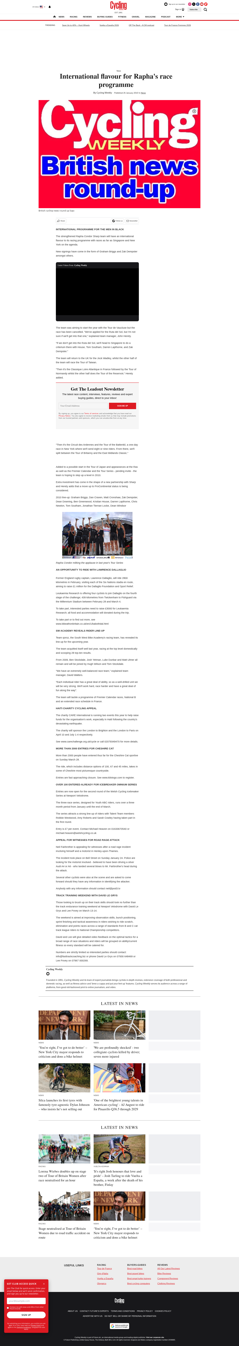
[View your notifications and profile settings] (49, 7)
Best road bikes (134, 1268)
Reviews (87, 17)
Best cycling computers (138, 1283)
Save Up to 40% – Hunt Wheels (76, 25)
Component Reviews (167, 1278)
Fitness (122, 17)
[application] (97, 291)
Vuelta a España (105, 1278)
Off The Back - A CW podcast (141, 25)
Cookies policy (163, 1311)
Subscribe (194, 10)
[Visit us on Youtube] (201, 4)
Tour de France (104, 1268)
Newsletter (134, 221)
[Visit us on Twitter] (193, 4)
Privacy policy (145, 1311)
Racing (73, 17)
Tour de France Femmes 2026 (177, 25)
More (179, 17)
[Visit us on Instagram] (189, 4)
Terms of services (91, 413)
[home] (54, 17)
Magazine (150, 17)
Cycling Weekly (104, 93)
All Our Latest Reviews (168, 1268)
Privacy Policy (36, 1325)
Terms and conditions (123, 1311)
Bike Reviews (164, 1273)
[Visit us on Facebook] (197, 4)
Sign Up (26, 1314)
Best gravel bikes (135, 1273)
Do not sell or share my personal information (130, 1316)
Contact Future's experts (94, 1311)
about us (73, 1311)
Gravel (136, 17)
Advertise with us (92, 1316)
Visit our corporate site (155, 1337)
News (61, 17)
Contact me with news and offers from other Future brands (27, 1308)
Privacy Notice (64, 416)
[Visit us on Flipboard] (205, 4)
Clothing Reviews (166, 1283)
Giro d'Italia (102, 1273)
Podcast (166, 17)
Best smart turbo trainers (139, 1278)
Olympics (101, 1283)
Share (62, 221)
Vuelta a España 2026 (109, 25)
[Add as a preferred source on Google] (119, 1326)
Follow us (119, 221)
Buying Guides (105, 17)
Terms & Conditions (24, 1327)
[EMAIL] (48, 974)
